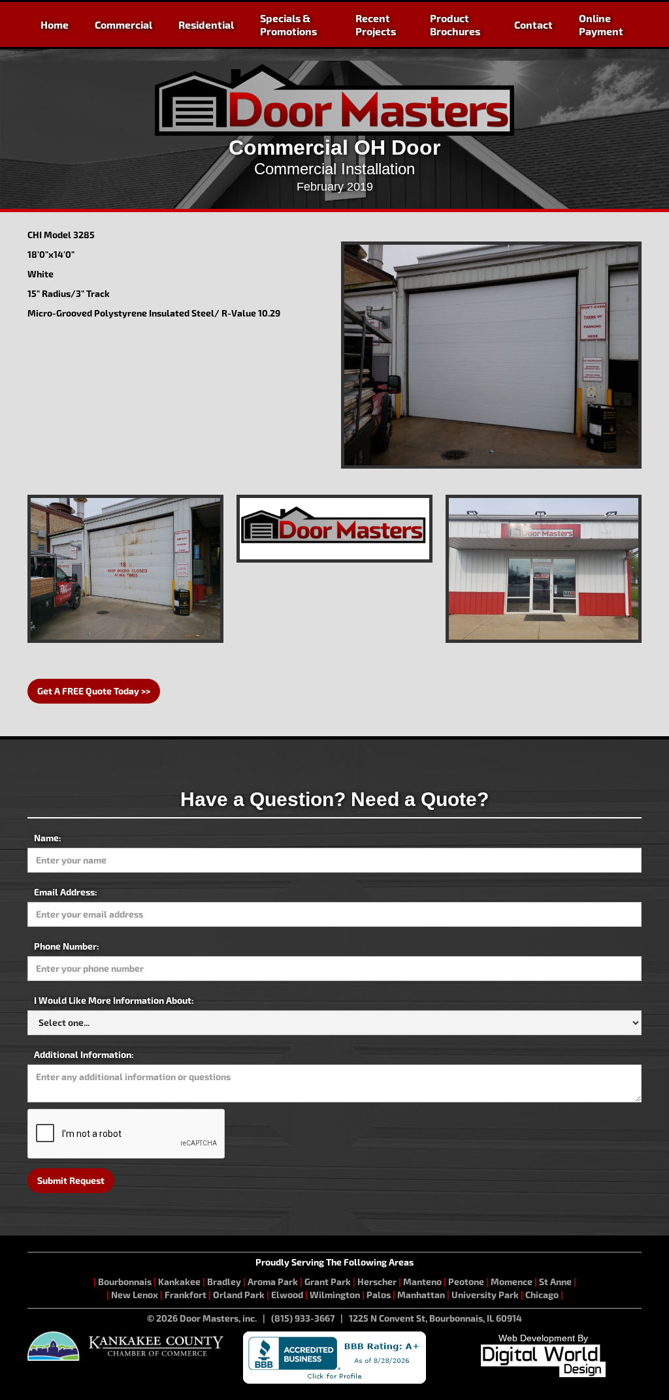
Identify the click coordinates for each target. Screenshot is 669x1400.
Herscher (377, 1281)
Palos (379, 1294)
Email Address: (65, 891)
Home (55, 24)
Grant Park (327, 1281)
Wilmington (335, 1294)
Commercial (123, 24)
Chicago (542, 1294)
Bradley (224, 1281)
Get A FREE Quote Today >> (93, 690)
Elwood (287, 1294)
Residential (206, 24)
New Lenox (134, 1294)
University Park (485, 1294)
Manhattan (421, 1294)
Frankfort (185, 1294)
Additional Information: (84, 1054)
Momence (511, 1281)
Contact (533, 24)
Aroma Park (273, 1281)
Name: (47, 837)
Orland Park (239, 1294)
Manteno (422, 1281)
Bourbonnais (126, 1281)
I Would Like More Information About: (114, 1000)
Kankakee (179, 1281)
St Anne (555, 1281)
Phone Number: (66, 946)
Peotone (466, 1281)
